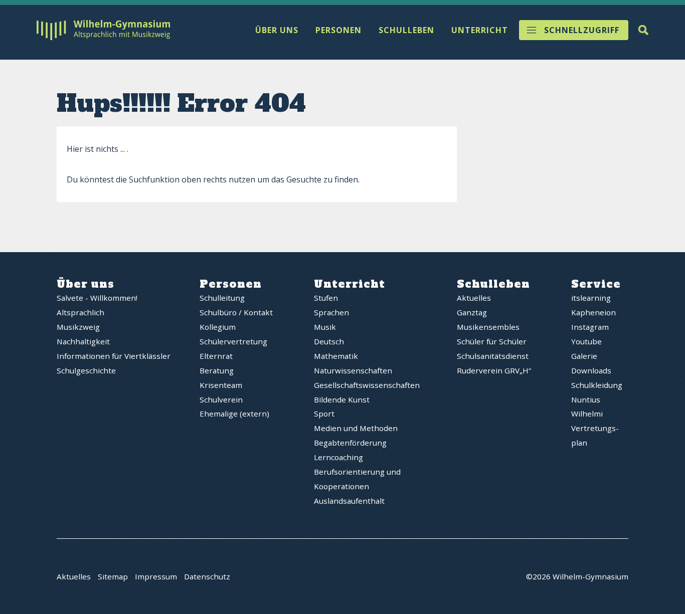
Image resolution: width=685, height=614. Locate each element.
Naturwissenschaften (353, 370)
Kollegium (218, 327)
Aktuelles (474, 298)
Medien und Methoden (356, 428)
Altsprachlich (80, 312)
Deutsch (329, 341)
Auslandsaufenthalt (349, 501)
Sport (324, 413)
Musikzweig (78, 327)
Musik (325, 327)
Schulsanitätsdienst (493, 356)
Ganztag (472, 312)
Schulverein (221, 399)
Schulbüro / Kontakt (236, 312)
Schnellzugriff (581, 30)
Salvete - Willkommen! (97, 298)
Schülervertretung (233, 341)
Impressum (156, 576)
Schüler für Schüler (492, 341)
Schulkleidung (596, 385)
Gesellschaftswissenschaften (367, 385)
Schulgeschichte (86, 370)
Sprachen (331, 312)
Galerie (584, 356)
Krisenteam (221, 385)
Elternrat (216, 356)
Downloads (591, 370)
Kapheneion (593, 312)
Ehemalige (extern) (234, 413)
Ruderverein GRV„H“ (494, 370)
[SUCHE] (643, 30)
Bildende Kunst (342, 399)
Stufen (326, 298)
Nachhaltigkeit (83, 341)
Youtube (586, 341)
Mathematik (336, 356)
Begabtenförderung (350, 443)
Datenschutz (207, 576)
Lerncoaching (338, 457)
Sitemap (113, 576)
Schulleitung (222, 298)
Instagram (590, 327)
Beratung (217, 370)
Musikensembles (488, 327)
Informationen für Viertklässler (113, 356)
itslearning (591, 298)
